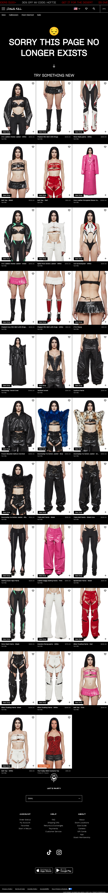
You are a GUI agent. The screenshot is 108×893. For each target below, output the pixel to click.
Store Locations (82, 823)
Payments (53, 828)
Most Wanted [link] (28, 15)
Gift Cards (81, 831)
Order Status (25, 820)
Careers (81, 828)
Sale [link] (39, 15)
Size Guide (81, 826)
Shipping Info (53, 823)
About (82, 820)
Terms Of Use (20, 889)
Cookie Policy (32, 889)
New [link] (4, 15)
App (82, 834)
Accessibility (44, 889)
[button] (38, 2)
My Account (25, 823)
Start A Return (25, 828)
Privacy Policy (7, 889)
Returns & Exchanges (53, 826)
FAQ (53, 820)
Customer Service (53, 831)
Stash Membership (82, 837)
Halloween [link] (13, 15)
